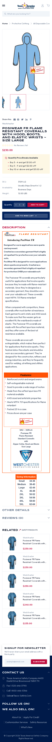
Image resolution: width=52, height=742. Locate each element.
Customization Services (16, 722)
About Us (16, 717)
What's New (26, 727)
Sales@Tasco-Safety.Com (19, 695)
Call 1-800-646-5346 (17, 690)
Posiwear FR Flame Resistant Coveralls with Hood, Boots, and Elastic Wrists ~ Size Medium (34, 542)
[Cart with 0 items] (48, 5)
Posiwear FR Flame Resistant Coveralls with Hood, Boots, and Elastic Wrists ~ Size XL (34, 561)
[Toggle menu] (3, 5)
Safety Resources (38, 722)
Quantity (8, 204)
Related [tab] (20, 530)
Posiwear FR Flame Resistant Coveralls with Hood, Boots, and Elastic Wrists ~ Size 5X (34, 579)
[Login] (42, 5)
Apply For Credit (31, 717)
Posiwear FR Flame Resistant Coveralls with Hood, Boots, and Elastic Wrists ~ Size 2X (34, 617)
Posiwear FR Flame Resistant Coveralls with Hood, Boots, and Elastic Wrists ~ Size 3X (34, 598)
